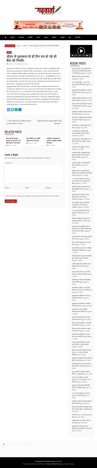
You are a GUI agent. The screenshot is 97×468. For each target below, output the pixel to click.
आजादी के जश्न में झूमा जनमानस (80, 147)
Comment (8, 163)
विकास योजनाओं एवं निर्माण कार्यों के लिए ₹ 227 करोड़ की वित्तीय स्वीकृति (81, 352)
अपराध (46, 37)
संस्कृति (62, 37)
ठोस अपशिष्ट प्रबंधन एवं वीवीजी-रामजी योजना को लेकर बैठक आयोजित (81, 205)
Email (27, 188)
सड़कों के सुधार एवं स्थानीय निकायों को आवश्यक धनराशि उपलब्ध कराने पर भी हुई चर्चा (81, 71)
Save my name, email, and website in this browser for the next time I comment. (33, 196)
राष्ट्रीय (12, 37)
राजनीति (30, 37)
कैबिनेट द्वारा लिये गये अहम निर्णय (81, 76)
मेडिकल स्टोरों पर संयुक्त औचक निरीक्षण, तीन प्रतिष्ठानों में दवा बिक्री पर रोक (82, 173)
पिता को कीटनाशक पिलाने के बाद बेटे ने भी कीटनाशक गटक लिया (13, 140)
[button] (81, 51)
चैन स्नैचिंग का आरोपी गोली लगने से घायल (33, 139)
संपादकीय (77, 37)
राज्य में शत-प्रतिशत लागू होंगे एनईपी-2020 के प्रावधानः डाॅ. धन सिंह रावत (81, 379)
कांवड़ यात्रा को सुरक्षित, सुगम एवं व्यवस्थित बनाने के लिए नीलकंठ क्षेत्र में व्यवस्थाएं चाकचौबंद (82, 228)
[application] (81, 51)
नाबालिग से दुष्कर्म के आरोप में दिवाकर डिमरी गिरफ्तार (54, 140)
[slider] (79, 55)
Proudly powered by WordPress (34, 464)
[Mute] (87, 55)
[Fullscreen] (90, 55)
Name (7, 188)
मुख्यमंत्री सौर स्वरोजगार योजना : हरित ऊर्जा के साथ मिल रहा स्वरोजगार (81, 197)
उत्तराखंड (21, 37)
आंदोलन (54, 37)
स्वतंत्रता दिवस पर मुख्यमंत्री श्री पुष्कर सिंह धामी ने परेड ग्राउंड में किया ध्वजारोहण (81, 155)
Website (48, 188)
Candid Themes (68, 464)
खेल (70, 37)
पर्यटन (38, 37)
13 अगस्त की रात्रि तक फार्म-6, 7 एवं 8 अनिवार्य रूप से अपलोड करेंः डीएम (81, 181)
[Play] (73, 55)
